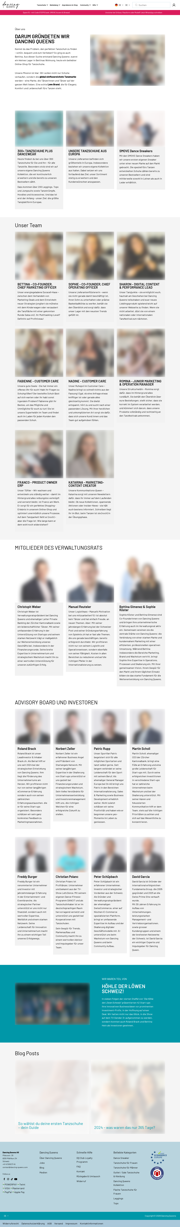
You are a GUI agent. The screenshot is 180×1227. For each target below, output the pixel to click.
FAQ (79, 1166)
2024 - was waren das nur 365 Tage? (124, 1127)
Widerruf (81, 1181)
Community (84, 5)
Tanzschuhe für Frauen (125, 1162)
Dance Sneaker (121, 1157)
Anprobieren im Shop (70, 5)
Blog (42, 1167)
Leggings (118, 1198)
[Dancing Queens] (11, 5)
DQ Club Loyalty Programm (84, 1159)
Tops (115, 1203)
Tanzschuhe (41, 5)
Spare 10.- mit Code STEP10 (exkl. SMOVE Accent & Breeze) (46, 12)
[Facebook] (4, 1179)
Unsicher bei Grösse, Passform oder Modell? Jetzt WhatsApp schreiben (133, 12)
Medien (43, 1172)
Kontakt (81, 1171)
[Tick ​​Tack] (11, 1179)
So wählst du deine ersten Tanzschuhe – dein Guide (50, 1125)
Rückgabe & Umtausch (88, 1176)
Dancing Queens (168, 1215)
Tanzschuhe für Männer (125, 1167)
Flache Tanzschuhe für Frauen (125, 1191)
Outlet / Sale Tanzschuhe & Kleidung (126, 1174)
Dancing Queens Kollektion (121, 1183)
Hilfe (94, 5)
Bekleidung (54, 5)
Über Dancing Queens (51, 1157)
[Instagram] (8, 1179)
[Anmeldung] (174, 5)
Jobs (42, 1162)
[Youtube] (15, 1179)
